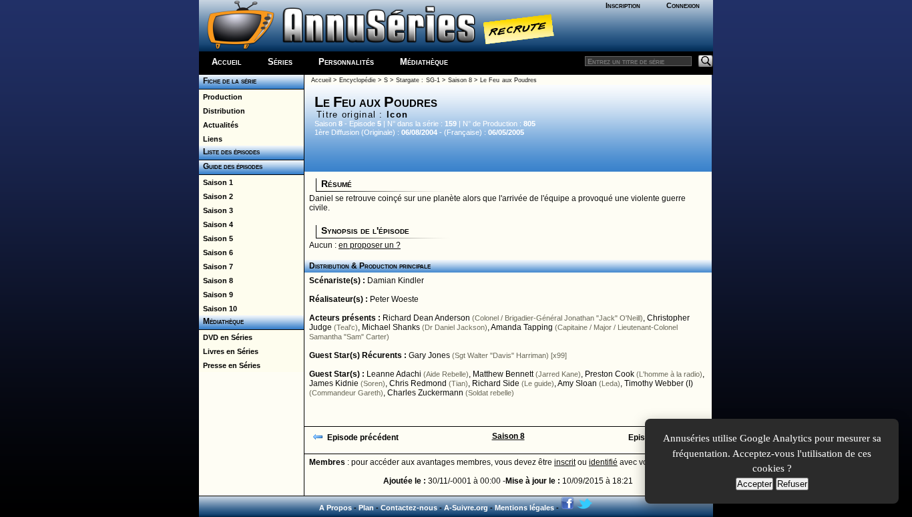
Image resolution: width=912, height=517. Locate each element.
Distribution (222, 111)
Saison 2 (216, 196)
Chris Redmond (418, 383)
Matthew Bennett (503, 374)
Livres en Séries (228, 351)
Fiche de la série (227, 80)
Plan (366, 508)
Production (220, 97)
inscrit (565, 462)
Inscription (623, 5)
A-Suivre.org (466, 508)
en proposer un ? (369, 245)
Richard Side (495, 383)
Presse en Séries (229, 365)
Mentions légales (524, 508)
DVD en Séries (225, 337)
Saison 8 (216, 281)
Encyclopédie (357, 80)
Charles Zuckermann (425, 392)
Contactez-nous (409, 508)
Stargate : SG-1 (418, 80)
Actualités (218, 125)
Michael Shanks (391, 327)
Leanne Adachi (394, 374)
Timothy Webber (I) (658, 383)
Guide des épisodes (230, 166)
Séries (280, 62)
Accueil (227, 62)
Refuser (792, 484)
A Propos (335, 508)
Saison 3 (216, 210)
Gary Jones (429, 355)
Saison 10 (218, 309)
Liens (210, 139)
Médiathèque (424, 62)
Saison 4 (216, 224)
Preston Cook (609, 374)
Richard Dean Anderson (426, 318)
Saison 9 (216, 295)
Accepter (754, 484)
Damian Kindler (395, 280)
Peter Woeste (394, 299)
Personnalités (346, 62)
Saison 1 (216, 182)
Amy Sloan (577, 383)
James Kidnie (334, 383)
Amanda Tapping (522, 327)
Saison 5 (216, 238)
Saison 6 (216, 252)
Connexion (683, 5)
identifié (603, 462)
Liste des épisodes (229, 151)
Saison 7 (216, 267)
